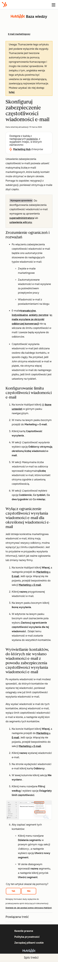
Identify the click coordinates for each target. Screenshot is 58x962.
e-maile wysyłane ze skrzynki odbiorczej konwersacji (32, 319)
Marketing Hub (22, 149)
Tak (13, 891)
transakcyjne (28, 310)
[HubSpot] (4, 4)
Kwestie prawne (23, 931)
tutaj (11, 92)
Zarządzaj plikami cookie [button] (29, 942)
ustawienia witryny (20, 222)
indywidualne (20, 315)
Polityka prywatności (26, 936)
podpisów (32, 138)
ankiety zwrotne (38, 315)
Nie (28, 891)
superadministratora (21, 218)
